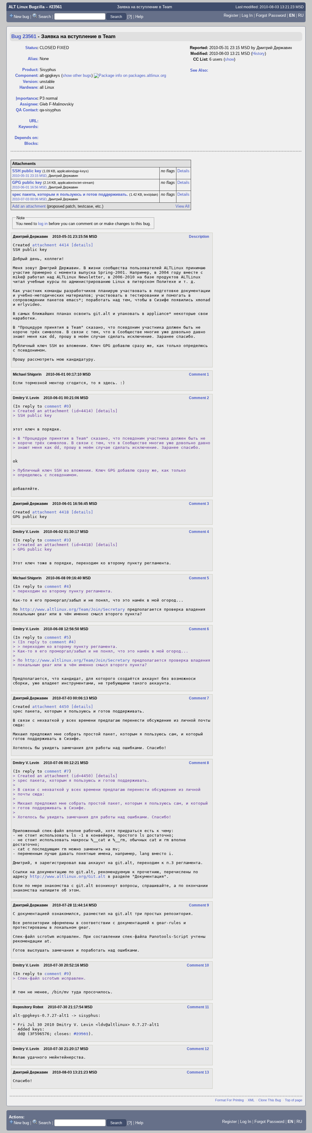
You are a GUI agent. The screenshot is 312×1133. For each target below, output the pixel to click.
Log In (247, 15)
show (229, 59)
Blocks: (31, 143)
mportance (26, 98)
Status (31, 47)
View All (183, 206)
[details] (82, 245)
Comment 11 (198, 1007)
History (258, 53)
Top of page (293, 1100)
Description (199, 236)
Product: (30, 69)
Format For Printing (229, 1100)
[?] (129, 16)
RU (300, 15)
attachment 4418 (50, 512)
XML (251, 1100)
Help (139, 16)
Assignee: (29, 104)
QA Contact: (27, 110)
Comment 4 (199, 532)
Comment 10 (198, 965)
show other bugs (76, 75)
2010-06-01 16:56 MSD (29, 187)
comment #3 (56, 540)
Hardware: (29, 87)
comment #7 (56, 771)
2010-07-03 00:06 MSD (29, 199)
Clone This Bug (269, 1100)
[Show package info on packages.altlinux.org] (130, 75)
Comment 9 (199, 905)
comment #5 (56, 637)
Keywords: (28, 126)
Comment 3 (199, 504)
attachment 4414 (50, 245)
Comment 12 (198, 1049)
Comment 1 (199, 374)
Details (183, 171)
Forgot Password (271, 15)
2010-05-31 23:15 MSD (29, 175)
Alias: (33, 58)
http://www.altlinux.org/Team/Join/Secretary (72, 609)
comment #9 (56, 973)
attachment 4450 (50, 706)
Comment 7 (199, 698)
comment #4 (56, 586)
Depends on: (26, 137)
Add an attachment (29, 206)
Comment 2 (199, 398)
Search (44, 16)
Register (231, 15)
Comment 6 (199, 629)
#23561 (81, 1033)
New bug (21, 16)
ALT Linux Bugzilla (26, 7)
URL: (33, 121)
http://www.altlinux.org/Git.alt (67, 876)
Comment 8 (199, 763)
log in (43, 223)
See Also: (199, 70)
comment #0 (56, 406)
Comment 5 (199, 578)
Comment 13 (198, 1072)
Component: (26, 75)
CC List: (200, 59)
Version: (30, 81)
